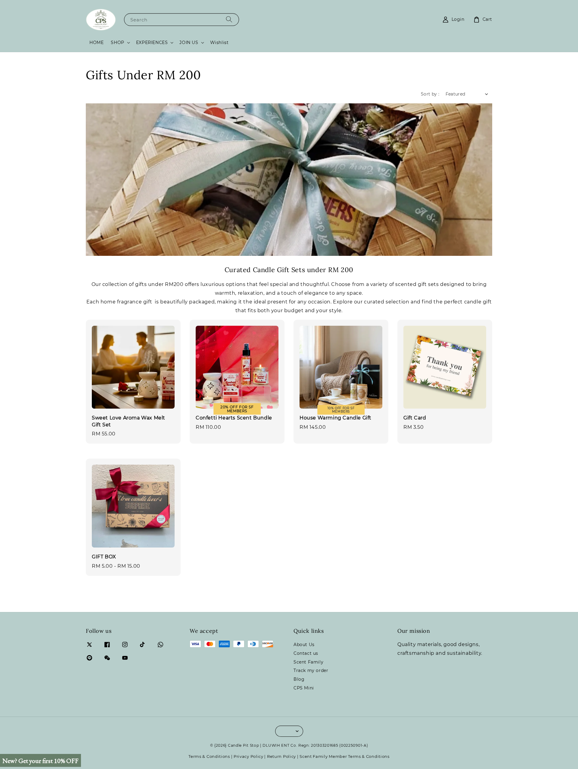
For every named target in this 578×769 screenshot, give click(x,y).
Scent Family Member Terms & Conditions (345, 756)
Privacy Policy (248, 756)
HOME (96, 42)
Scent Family (308, 662)
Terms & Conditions (209, 756)
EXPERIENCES (152, 42)
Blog (299, 679)
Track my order (311, 670)
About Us (304, 644)
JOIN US (188, 42)
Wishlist (219, 42)
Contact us (306, 653)
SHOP (117, 42)
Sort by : (430, 94)
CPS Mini (304, 688)
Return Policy (281, 756)
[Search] (229, 19)
